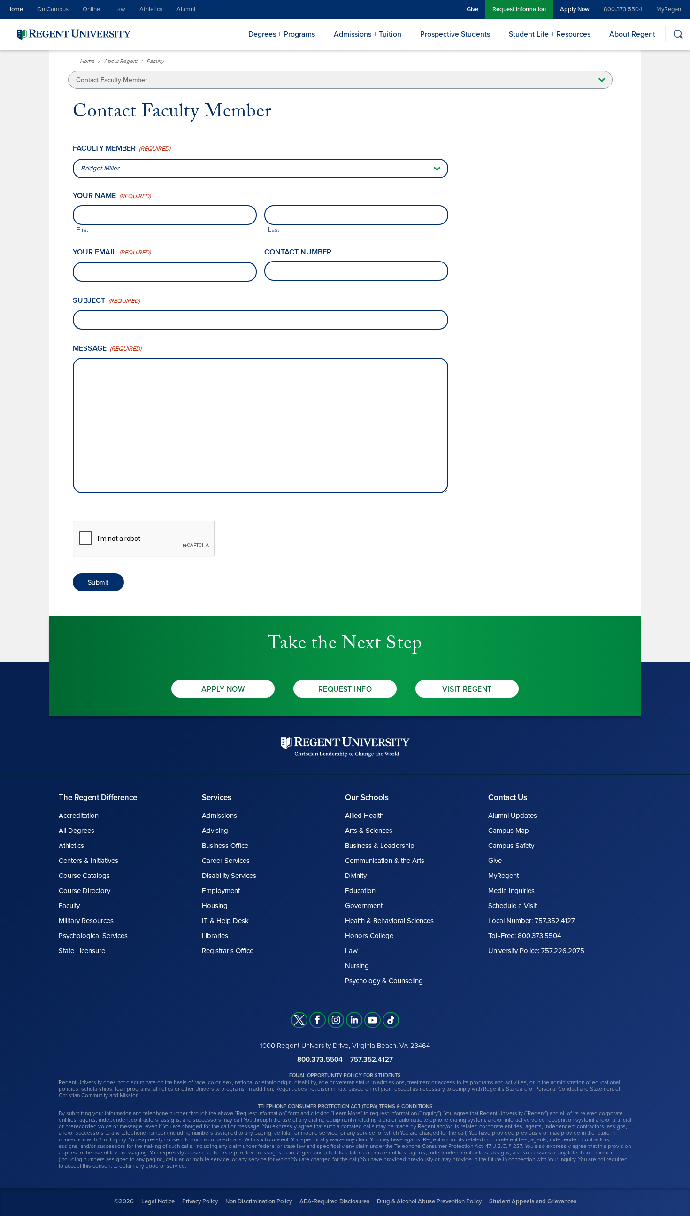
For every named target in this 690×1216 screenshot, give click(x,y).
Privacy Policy (200, 1201)
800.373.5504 (623, 9)
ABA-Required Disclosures (334, 1201)
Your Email (112, 252)
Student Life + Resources (549, 34)
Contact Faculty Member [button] (111, 80)
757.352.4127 (371, 1059)
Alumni (185, 9)
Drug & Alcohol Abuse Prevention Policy (429, 1201)
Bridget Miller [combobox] (100, 168)
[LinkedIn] (354, 1020)
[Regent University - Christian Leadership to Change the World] (345, 747)
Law (119, 9)
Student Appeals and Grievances (532, 1201)
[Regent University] (72, 34)
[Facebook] (317, 1020)
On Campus (53, 9)
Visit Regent (467, 689)
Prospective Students (455, 34)
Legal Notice (158, 1201)
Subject (106, 300)
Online (91, 9)
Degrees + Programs (281, 34)
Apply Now (575, 9)
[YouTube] (372, 1020)
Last (273, 230)
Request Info (345, 689)
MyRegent (669, 9)
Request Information (519, 9)
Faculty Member (121, 148)
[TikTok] (391, 1020)
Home (15, 9)
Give (472, 9)
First (82, 230)
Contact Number (297, 252)
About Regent (632, 34)
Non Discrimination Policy (258, 1201)
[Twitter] (299, 1020)
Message (107, 348)
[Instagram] (336, 1020)
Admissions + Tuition (367, 34)
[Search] (678, 34)
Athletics (150, 9)
